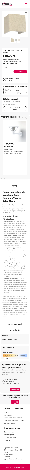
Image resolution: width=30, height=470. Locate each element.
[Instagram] (17, 402)
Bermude (8, 146)
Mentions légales (9, 423)
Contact (6, 412)
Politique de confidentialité (13, 418)
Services (7, 440)
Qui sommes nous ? (10, 437)
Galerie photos (9, 432)
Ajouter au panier (20, 72)
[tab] (15, 185)
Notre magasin (9, 435)
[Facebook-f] (13, 402)
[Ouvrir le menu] (26, 4)
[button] (26, 12)
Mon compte (8, 415)
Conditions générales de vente (14, 420)
